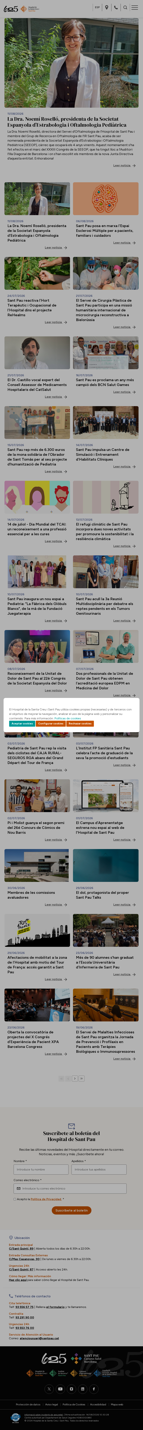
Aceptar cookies (22, 723)
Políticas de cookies (67, 718)
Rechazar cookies (80, 723)
